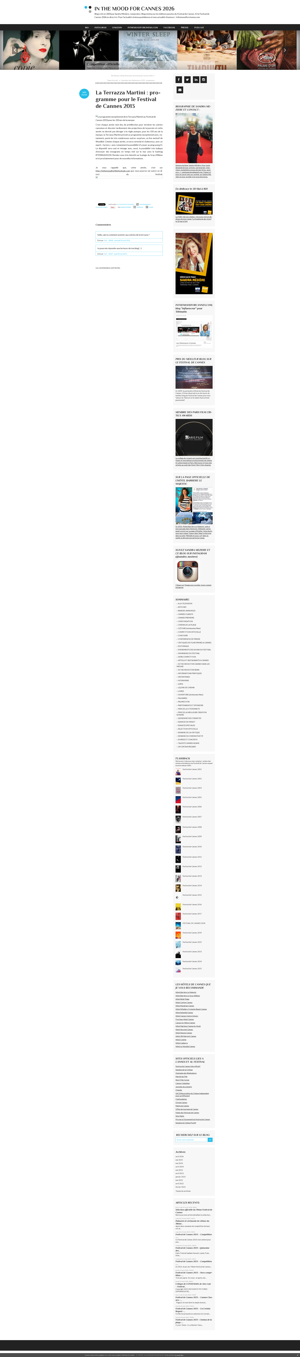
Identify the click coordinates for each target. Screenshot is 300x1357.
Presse (184, 27)
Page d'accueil (112, 80)
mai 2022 (179, 1180)
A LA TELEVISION (185, 603)
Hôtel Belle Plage (182, 999)
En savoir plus (179, 1355)
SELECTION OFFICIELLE (188, 729)
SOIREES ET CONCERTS (187, 739)
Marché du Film (181, 1076)
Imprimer (139, 207)
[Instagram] (203, 79)
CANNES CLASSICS (185, 614)
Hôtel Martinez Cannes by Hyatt (188, 1026)
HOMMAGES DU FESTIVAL (189, 653)
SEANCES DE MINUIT (186, 722)
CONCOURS (183, 635)
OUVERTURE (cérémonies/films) (190, 695)
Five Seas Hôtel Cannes (185, 1019)
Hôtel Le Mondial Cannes (185, 1046)
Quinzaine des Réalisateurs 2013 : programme (137, 80)
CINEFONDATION (185, 621)
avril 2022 (180, 1183)
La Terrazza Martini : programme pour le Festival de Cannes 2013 (128, 99)
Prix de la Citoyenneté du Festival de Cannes (193, 1119)
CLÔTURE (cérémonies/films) (189, 628)
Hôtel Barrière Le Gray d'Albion (188, 996)
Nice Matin (180, 1116)
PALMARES (182, 698)
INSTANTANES (184, 677)
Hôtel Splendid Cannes (184, 1013)
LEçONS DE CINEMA (186, 687)
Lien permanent (145, 204)
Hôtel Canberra (182, 1043)
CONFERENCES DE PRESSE (189, 639)
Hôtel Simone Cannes (184, 1033)
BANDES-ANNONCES (186, 611)
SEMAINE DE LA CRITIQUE (189, 732)
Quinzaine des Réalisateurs (186, 1073)
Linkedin (117, 27)
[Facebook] (179, 79)
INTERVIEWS (183, 680)
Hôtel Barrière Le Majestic (186, 992)
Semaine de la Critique (184, 1070)
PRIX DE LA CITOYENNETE (189, 709)
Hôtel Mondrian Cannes (185, 1006)
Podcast (199, 27)
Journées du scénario (184, 1087)
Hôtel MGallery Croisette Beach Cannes (191, 1009)
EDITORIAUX (183, 646)
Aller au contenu (7, 2)
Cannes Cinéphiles (183, 1083)
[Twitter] (187, 79)
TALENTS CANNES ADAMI (188, 743)
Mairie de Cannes (182, 1106)
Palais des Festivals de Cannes (187, 1113)
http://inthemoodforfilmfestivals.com (113, 171)
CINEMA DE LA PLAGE (187, 625)
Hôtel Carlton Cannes (184, 1002)
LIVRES (181, 691)
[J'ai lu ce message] (298, 1355)
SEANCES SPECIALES (186, 725)
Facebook (169, 27)
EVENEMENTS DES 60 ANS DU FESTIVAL (194, 650)
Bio (87, 27)
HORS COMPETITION (187, 657)
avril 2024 (180, 1167)
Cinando (179, 1090)
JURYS (180, 684)
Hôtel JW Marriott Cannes (186, 1036)
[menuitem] (88, 27)
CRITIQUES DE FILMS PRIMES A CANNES (194, 643)
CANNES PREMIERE (186, 618)
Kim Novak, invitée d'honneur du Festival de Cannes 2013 (132, 76)
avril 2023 (180, 1173)
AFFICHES (182, 607)
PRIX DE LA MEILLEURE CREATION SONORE (192, 713)
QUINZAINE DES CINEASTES (189, 718)
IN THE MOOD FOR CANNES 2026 (134, 9)
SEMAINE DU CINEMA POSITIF (190, 736)
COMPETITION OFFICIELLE (189, 632)
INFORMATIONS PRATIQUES (190, 673)
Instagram (100, 27)
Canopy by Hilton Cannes (185, 1023)
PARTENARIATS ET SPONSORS (190, 705)
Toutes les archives (183, 1191)
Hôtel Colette (181, 1040)
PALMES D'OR (183, 702)
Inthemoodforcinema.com (143, 27)
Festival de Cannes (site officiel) (188, 1066)
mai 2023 (179, 1170)
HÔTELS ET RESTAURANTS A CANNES (193, 660)
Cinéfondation (181, 1099)
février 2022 (181, 1187)
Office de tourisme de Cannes (187, 1109)
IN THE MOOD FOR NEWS (125, 204)
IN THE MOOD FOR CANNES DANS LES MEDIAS (193, 665)
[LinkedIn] (196, 79)
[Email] (180, 89)
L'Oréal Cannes (181, 1102)
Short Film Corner (182, 1080)
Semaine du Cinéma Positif (186, 1123)
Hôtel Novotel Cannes (184, 1029)
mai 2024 (179, 1163)
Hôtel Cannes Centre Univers (187, 1016)
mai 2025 (179, 1160)
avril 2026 (180, 1156)
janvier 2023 (181, 1177)
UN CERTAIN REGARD (187, 747)
